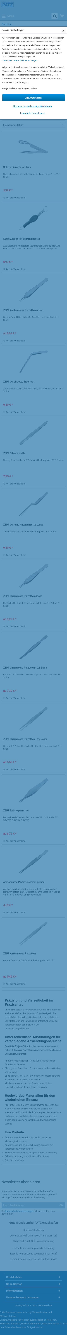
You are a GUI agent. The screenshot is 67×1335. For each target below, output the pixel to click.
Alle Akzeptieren (33, 97)
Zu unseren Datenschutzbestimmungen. (20, 60)
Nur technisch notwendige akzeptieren (32, 106)
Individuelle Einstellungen (32, 113)
